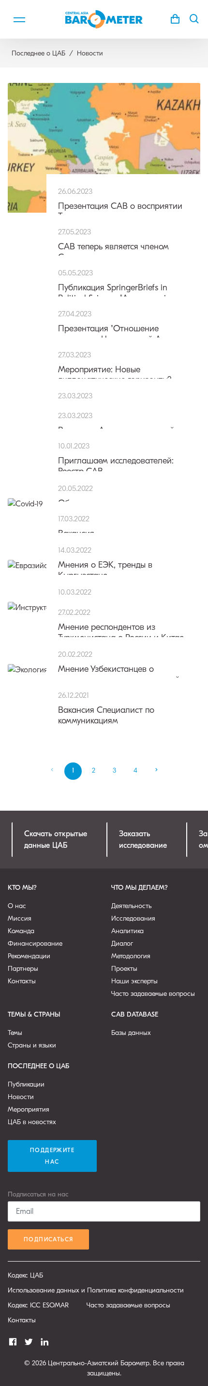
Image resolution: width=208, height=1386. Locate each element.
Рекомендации (29, 956)
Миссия (19, 918)
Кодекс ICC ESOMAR (38, 1305)
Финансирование (35, 943)
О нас (17, 906)
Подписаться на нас (38, 1194)
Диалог (122, 943)
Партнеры (23, 969)
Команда (21, 931)
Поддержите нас (52, 1156)
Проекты (124, 969)
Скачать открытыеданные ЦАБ (55, 839)
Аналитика (127, 931)
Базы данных (131, 1033)
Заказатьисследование (143, 839)
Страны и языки (32, 1045)
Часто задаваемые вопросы (153, 994)
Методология (130, 956)
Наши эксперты (134, 981)
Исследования (133, 918)
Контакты (22, 981)
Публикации (26, 1084)
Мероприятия (28, 1109)
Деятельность (131, 906)
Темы (15, 1033)
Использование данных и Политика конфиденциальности (96, 1290)
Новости (21, 1097)
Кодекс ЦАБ (25, 1275)
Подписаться (48, 1239)
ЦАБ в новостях (32, 1122)
